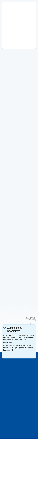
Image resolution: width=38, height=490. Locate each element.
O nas (3, 411)
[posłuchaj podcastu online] (8, 35)
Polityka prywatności (8, 417)
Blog (3, 396)
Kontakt (4, 414)
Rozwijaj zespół (25, 396)
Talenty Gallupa (7, 393)
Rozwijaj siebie (25, 393)
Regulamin (5, 420)
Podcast (10, 10)
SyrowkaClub (24, 402)
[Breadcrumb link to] (4, 10)
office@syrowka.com (29, 413)
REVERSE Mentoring (27, 399)
